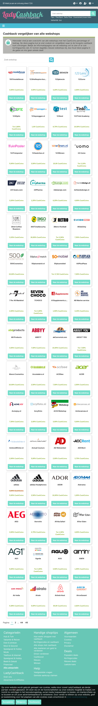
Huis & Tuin (9, 636)
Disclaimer (69, 646)
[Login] (80, 3)
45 (26, 622)
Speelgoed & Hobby (13, 649)
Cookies (68, 639)
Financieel (8, 664)
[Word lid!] (85, 3)
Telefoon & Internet (12, 655)
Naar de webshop (16, 98)
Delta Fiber (68, 17)
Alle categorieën (11, 667)
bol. (60, 20)
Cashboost (39, 657)
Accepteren (8, 702)
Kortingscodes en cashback (46, 642)
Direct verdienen (41, 654)
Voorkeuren (34, 702)
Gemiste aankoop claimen (45, 675)
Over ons (8, 677)
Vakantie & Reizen (12, 639)
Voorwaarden (70, 636)
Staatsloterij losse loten (82, 17)
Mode (6, 652)
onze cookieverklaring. (77, 697)
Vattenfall (54, 20)
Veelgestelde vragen (43, 672)
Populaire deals (71, 655)
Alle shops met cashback (45, 645)
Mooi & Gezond (11, 646)
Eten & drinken (10, 643)
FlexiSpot (59, 17)
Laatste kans (70, 664)
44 (21, 622)
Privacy (67, 643)
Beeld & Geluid (10, 661)
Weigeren (21, 702)
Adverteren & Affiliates (14, 680)
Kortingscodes (70, 658)
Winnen (37, 663)
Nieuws (37, 660)
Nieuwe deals (70, 661)
